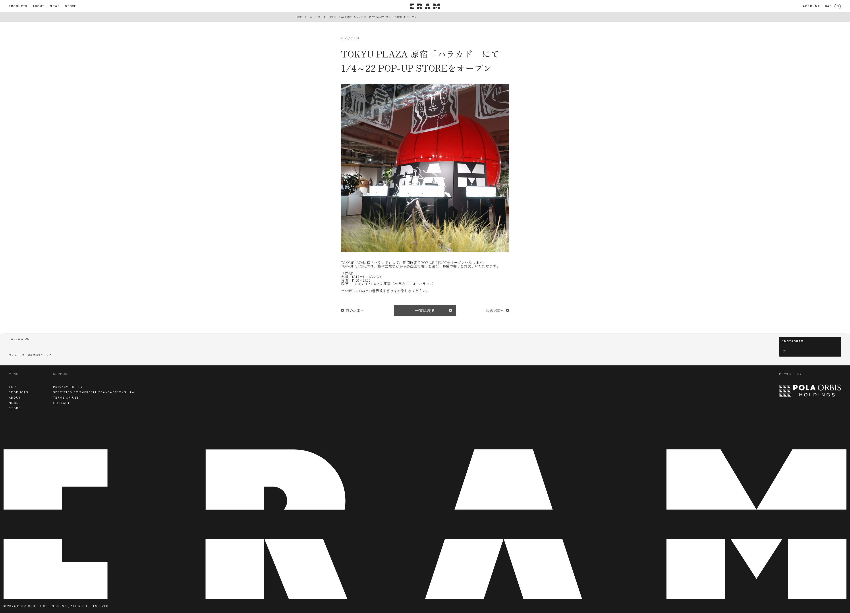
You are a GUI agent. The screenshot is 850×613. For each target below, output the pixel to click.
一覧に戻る (425, 310)
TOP (299, 17)
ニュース (315, 17)
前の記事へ (355, 310)
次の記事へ (495, 310)
